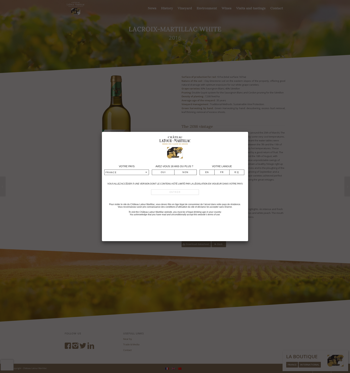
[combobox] (126, 172)
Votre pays (127, 166)
